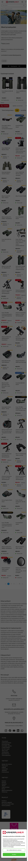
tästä (12, 846)
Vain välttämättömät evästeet (14, 850)
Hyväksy (14, 854)
